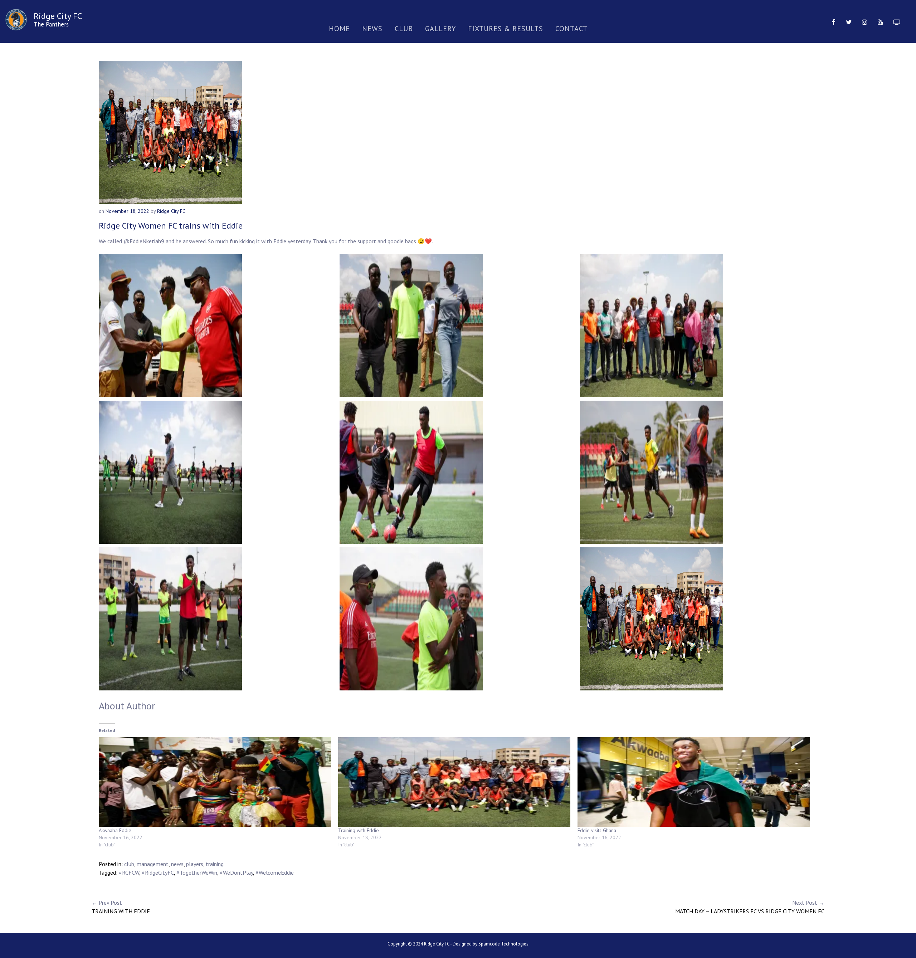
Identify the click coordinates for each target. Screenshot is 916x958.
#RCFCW (129, 872)
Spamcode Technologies (503, 944)
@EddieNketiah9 (143, 241)
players (194, 863)
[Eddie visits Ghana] (694, 782)
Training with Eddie (358, 830)
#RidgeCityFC (158, 872)
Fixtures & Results (505, 28)
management (153, 863)
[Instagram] (864, 21)
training (215, 863)
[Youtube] (880, 21)
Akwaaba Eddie (115, 830)
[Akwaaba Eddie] (215, 782)
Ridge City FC (58, 15)
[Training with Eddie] (454, 782)
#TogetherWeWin (196, 872)
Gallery (440, 28)
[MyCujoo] (896, 21)
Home (339, 28)
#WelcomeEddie (274, 872)
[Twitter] (849, 21)
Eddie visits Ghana (597, 830)
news (177, 863)
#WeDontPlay (236, 872)
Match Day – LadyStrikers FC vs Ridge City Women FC (749, 907)
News (372, 28)
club (129, 863)
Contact (571, 28)
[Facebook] (833, 21)
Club (404, 28)
